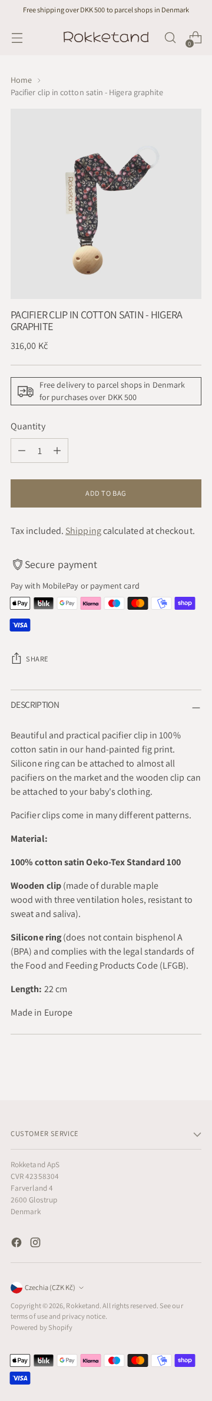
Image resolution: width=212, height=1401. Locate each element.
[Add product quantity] (57, 450)
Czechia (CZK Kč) (50, 1287)
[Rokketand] (106, 38)
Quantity (28, 426)
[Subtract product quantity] (21, 450)
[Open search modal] (170, 38)
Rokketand (83, 1306)
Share (37, 659)
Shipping (83, 531)
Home (21, 80)
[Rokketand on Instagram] (36, 1244)
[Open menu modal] (17, 38)
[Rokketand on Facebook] (18, 1244)
